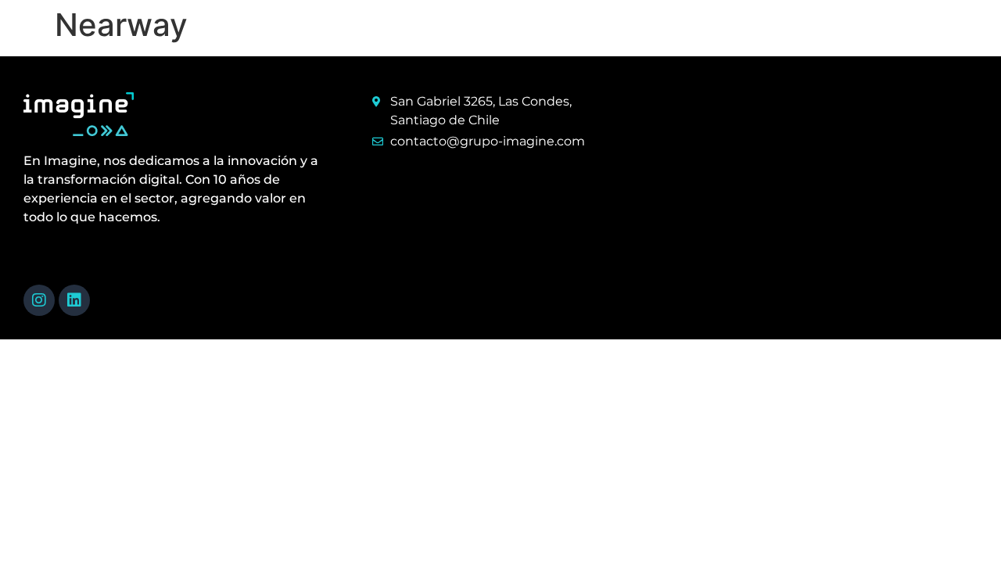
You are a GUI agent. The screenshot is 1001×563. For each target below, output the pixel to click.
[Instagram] (39, 300)
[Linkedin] (74, 300)
